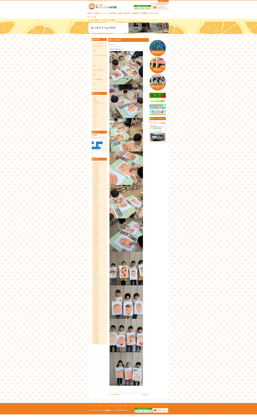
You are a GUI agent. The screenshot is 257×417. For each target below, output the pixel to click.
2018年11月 (96, 342)
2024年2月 (96, 224)
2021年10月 (96, 281)
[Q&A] (166, 1)
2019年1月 (96, 340)
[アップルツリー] (157, 95)
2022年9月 (96, 258)
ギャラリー (153, 405)
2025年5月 (96, 193)
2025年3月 (96, 197)
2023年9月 (96, 234)
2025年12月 (96, 179)
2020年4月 (96, 316)
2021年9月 (96, 283)
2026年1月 (96, 177)
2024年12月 (96, 203)
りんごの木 (92, 17)
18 (95, 147)
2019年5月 (96, 338)
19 (97, 147)
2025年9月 (96, 185)
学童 (95, 97)
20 (99, 147)
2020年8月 (96, 310)
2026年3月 (96, 173)
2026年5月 (96, 169)
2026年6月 (96, 167)
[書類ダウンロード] (160, 1)
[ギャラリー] (157, 47)
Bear (95, 99)
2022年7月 (96, 263)
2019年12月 (96, 324)
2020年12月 (96, 301)
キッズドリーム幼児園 (102, 410)
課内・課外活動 (125, 13)
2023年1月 (96, 250)
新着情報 (96, 101)
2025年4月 (96, 195)
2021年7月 (96, 287)
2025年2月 (96, 199)
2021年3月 (96, 295)
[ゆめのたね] (157, 106)
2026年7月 (96, 164)
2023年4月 (96, 244)
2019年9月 (96, 330)
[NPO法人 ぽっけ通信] (157, 101)
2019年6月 (96, 336)
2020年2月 (96, 320)
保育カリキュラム (101, 13)
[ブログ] (157, 65)
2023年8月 (96, 236)
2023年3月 (96, 246)
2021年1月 (96, 299)
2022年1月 (96, 275)
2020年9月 (96, 308)
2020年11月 (96, 303)
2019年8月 (96, 332)
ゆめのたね (154, 13)
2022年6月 (96, 265)
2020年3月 (96, 318)
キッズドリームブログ (98, 103)
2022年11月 (96, 254)
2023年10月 (96, 232)
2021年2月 (96, 297)
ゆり (95, 121)
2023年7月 (96, 238)
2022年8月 (96, 261)
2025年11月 (96, 181)
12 (97, 145)
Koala (95, 117)
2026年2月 (96, 175)
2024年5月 (96, 218)
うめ (95, 123)
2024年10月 (96, 207)
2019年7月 (96, 334)
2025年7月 (96, 189)
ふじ (95, 119)
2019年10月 (96, 328)
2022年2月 (96, 273)
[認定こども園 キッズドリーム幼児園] (102, 6)
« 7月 (93, 156)
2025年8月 (96, 187)
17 (92, 147)
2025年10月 (96, 183)
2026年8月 (96, 162)
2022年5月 (96, 267)
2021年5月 (96, 291)
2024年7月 (96, 214)
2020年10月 (96, 306)
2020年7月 (96, 312)
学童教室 (145, 13)
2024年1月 (96, 226)
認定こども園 (91, 410)
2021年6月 (96, 289)
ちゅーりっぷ (97, 105)
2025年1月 (96, 201)
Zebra (95, 115)
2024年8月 (96, 211)
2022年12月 (96, 252)
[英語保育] (157, 82)
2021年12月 (96, 277)
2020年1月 (96, 322)
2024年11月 (96, 205)
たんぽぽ (96, 109)
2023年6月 (96, 240)
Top (91, 13)
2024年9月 (96, 209)
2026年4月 (96, 171)
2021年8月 (96, 285)
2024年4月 (96, 220)
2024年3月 (96, 222)
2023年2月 (96, 248)
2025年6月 (96, 191)
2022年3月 (96, 271)
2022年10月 (96, 256)
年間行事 (113, 13)
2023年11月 (96, 230)
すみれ (95, 107)
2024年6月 (96, 216)
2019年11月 (96, 326)
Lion (95, 111)
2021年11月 (96, 279)
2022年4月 (96, 269)
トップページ (93, 405)
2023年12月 (96, 228)
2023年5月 (96, 242)
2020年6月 (96, 314)
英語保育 (136, 13)
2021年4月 (96, 293)
